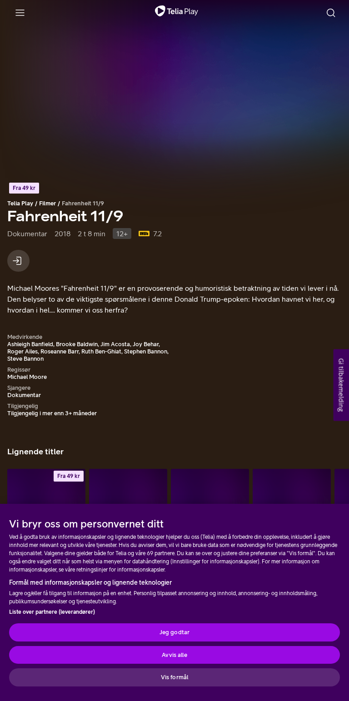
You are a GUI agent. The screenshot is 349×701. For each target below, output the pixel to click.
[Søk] (331, 13)
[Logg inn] (18, 261)
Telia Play (20, 203)
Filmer (47, 203)
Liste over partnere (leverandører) (52, 612)
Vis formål (174, 677)
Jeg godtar (174, 632)
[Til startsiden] (176, 12)
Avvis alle (174, 654)
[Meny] (20, 12)
